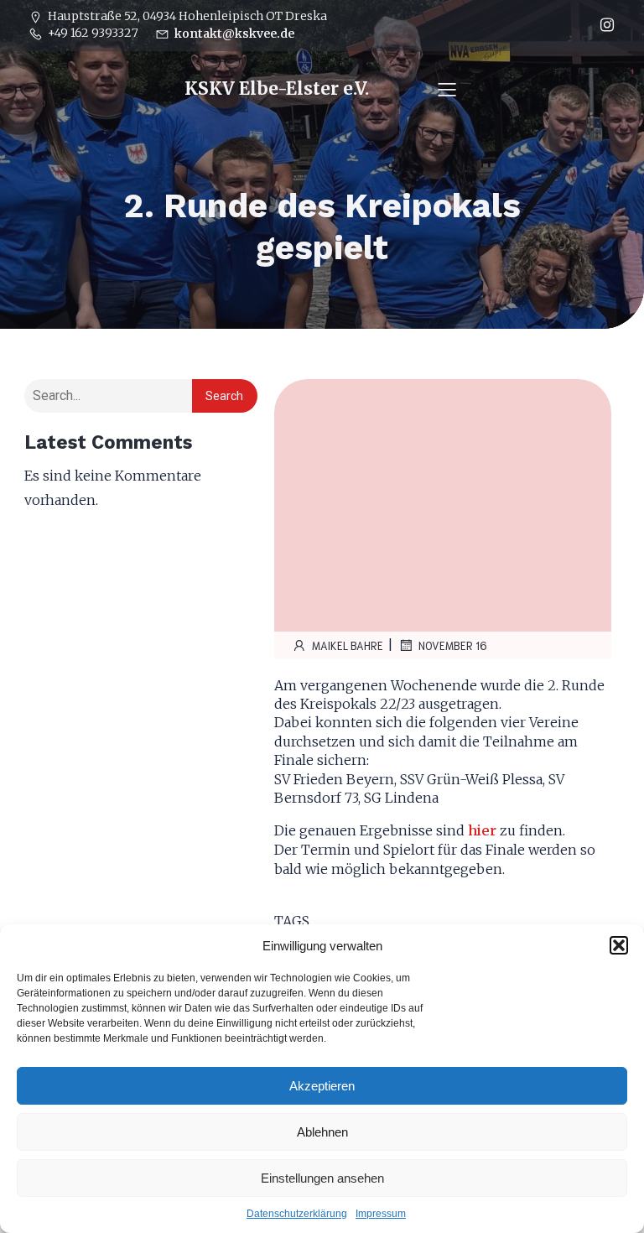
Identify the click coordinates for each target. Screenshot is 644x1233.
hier (482, 830)
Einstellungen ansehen (322, 1178)
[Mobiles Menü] (447, 88)
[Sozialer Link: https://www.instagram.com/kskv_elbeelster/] (602, 25)
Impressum (381, 1214)
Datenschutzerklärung (297, 1214)
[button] (618, 945)
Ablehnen (322, 1132)
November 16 (452, 645)
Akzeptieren (322, 1086)
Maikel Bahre (347, 645)
